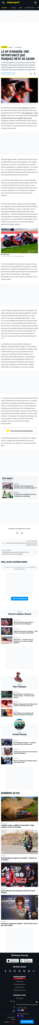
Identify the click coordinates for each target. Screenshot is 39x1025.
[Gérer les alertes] (22, 533)
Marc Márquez (23, 108)
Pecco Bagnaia (26, 113)
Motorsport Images (19, 256)
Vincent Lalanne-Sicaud (8, 73)
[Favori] (30, 73)
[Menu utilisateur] (35, 2)
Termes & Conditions (13, 1017)
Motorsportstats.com (20, 990)
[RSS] (33, 971)
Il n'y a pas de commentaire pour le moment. (19, 568)
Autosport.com (19, 987)
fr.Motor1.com (19, 981)
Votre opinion (19, 998)
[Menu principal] (3, 2)
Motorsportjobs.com (19, 984)
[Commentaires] (35, 73)
